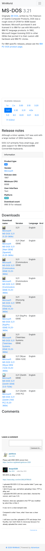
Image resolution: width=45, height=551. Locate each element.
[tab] (22, 154)
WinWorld (7, 3)
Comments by (33, 530)
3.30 (16, 110)
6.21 (29, 115)
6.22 (37, 115)
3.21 (9, 110)
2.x (13, 105)
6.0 (14, 115)
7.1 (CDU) (10, 120)
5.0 (7, 115)
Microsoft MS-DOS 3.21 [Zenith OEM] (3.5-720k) (8, 382)
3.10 (28, 105)
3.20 (36, 105)
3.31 (23, 110)
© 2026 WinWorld (13, 547)
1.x (7, 105)
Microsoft (8, 171)
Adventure (35, 547)
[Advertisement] (22, 72)
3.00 (21, 105)
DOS (6, 198)
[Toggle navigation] (39, 3)
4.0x (31, 110)
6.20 (22, 115)
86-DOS (14, 16)
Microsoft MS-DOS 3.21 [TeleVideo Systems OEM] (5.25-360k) (8, 344)
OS (6, 164)
